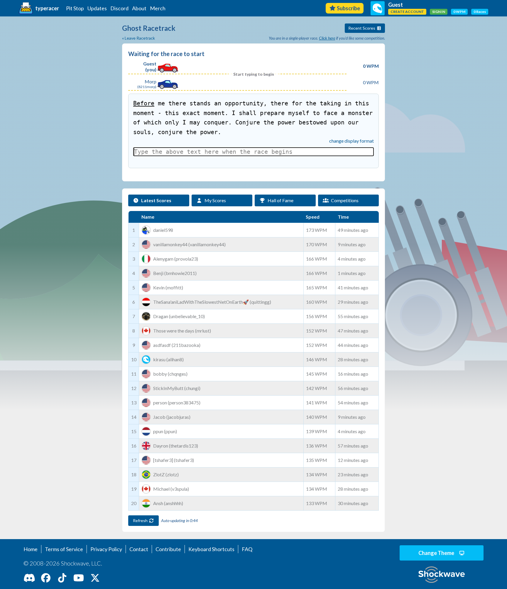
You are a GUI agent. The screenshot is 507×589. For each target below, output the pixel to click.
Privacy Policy (106, 549)
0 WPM (459, 11)
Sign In (438, 11)
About (139, 8)
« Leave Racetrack (138, 38)
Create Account (407, 11)
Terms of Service (64, 549)
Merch (157, 8)
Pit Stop (75, 8)
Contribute (168, 549)
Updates (97, 8)
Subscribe (348, 8)
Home (30, 549)
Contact (138, 549)
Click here (327, 38)
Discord (119, 8)
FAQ (247, 549)
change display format (351, 141)
